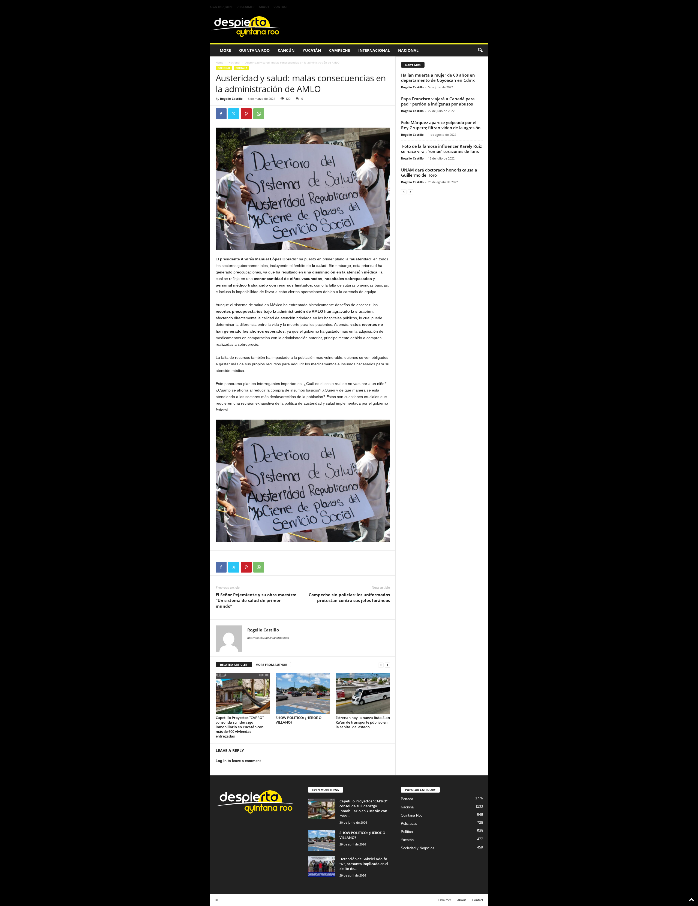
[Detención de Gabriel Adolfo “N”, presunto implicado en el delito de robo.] (321, 866)
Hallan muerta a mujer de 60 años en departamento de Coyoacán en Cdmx (438, 77)
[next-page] (387, 665)
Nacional (408, 50)
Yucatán (312, 50)
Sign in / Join (221, 7)
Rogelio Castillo (231, 99)
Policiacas (409, 823)
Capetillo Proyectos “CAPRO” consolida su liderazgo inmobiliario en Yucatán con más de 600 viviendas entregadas (240, 727)
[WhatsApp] (258, 113)
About (264, 7)
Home (219, 62)
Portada (241, 68)
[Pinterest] (246, 113)
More (225, 50)
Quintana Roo (254, 50)
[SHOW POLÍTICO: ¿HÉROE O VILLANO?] (303, 693)
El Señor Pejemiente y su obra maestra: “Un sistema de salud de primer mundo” (256, 600)
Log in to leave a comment (238, 761)
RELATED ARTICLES (233, 665)
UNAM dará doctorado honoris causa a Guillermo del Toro (439, 172)
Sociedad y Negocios (417, 848)
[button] (480, 50)
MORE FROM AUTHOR (271, 665)
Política (407, 832)
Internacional (374, 50)
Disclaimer (245, 7)
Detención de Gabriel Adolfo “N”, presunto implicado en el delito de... (363, 863)
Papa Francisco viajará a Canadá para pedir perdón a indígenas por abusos (438, 101)
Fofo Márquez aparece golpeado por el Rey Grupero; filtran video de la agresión (441, 125)
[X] (233, 113)
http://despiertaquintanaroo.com (268, 637)
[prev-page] (381, 665)
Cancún (286, 50)
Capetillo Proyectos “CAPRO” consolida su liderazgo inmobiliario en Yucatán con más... (363, 808)
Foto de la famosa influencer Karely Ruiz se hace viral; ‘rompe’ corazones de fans (441, 148)
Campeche (339, 50)
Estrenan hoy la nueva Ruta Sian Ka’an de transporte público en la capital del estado (363, 722)
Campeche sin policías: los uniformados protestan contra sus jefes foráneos (349, 597)
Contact (280, 7)
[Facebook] (221, 113)
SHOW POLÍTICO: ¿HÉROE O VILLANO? (298, 720)
